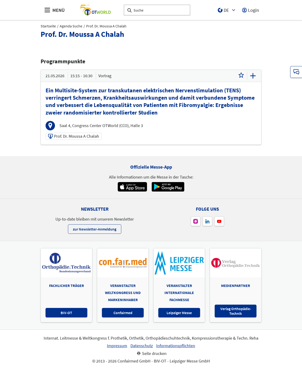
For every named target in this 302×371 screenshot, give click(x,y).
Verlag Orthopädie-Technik (235, 311)
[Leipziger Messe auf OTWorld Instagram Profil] (195, 221)
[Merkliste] (241, 76)
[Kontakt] (296, 72)
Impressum (117, 345)
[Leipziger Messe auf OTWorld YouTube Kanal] (219, 221)
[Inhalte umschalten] (253, 76)
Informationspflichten (175, 345)
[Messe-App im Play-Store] (168, 187)
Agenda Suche (71, 26)
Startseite (48, 26)
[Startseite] (95, 10)
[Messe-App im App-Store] (132, 187)
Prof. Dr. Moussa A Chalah (106, 26)
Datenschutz (141, 345)
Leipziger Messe (179, 312)
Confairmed (122, 312)
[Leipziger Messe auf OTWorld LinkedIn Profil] (207, 221)
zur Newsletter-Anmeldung (94, 229)
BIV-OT (66, 312)
